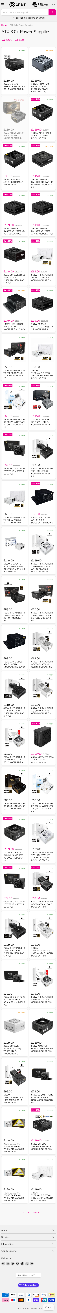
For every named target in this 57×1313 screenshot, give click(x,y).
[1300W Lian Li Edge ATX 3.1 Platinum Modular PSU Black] (14, 303)
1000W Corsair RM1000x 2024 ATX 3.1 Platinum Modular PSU (42, 183)
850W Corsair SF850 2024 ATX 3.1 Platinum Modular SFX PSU (14, 279)
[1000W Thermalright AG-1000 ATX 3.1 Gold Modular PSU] (14, 1074)
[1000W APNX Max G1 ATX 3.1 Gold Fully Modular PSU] (42, 112)
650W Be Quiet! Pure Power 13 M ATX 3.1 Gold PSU (14, 904)
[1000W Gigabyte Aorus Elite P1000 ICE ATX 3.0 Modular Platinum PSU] (14, 543)
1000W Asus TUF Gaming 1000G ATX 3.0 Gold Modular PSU (13, 856)
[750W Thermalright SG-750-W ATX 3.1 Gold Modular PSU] (14, 736)
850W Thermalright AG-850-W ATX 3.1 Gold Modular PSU (42, 710)
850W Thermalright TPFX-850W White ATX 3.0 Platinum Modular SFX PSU (42, 568)
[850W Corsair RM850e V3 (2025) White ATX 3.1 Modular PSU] (14, 1025)
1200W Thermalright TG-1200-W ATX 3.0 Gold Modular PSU (42, 1196)
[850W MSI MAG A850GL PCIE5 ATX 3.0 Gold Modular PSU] (14, 63)
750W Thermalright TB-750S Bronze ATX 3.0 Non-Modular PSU (14, 616)
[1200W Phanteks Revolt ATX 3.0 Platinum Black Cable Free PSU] (42, 63)
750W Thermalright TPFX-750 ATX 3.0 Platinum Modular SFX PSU (14, 952)
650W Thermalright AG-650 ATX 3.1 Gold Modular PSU (42, 904)
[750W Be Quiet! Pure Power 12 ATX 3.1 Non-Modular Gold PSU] (14, 976)
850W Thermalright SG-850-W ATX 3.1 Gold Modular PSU (42, 999)
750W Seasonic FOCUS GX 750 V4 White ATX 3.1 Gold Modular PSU (13, 1196)
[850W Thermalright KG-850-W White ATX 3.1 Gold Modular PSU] (14, 399)
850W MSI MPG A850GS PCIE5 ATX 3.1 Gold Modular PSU (42, 1146)
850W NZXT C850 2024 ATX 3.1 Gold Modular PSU (42, 760)
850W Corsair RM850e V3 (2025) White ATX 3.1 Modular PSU (12, 1050)
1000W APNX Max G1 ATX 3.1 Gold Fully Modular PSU (42, 135)
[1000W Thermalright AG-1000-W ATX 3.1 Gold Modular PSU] (42, 927)
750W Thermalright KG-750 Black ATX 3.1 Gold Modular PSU (14, 806)
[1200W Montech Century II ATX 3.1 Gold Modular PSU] (42, 399)
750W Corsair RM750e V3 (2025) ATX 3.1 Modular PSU (42, 326)
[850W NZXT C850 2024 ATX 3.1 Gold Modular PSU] (42, 736)
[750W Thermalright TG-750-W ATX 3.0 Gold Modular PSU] (14, 497)
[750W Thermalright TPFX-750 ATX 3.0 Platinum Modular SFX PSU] (14, 927)
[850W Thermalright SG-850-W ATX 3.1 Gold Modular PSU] (42, 976)
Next (34, 1212)
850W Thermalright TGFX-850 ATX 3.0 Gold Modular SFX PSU (42, 472)
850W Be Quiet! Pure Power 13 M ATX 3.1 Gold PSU (14, 471)
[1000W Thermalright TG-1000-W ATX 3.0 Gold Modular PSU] (42, 350)
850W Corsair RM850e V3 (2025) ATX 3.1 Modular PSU (14, 231)
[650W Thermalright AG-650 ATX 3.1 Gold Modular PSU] (42, 881)
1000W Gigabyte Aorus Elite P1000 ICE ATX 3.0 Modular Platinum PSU (14, 568)
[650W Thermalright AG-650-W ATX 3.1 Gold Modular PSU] (42, 641)
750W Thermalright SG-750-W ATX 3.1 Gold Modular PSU (14, 759)
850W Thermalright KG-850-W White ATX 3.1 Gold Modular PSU (14, 423)
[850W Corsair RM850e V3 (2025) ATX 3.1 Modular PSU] (14, 208)
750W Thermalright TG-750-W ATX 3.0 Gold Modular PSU (14, 520)
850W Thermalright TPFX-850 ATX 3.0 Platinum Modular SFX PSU (14, 712)
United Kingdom (27, 1275)
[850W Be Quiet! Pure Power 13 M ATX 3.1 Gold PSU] (14, 448)
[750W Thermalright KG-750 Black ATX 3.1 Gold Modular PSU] (14, 783)
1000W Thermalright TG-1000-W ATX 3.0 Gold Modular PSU (42, 374)
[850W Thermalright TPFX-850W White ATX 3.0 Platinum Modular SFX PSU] (42, 543)
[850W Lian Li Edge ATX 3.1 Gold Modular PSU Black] (42, 497)
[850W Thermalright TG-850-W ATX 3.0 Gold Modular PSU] (42, 254)
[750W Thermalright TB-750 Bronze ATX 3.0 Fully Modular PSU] (14, 350)
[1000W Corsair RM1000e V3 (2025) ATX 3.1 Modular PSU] (42, 208)
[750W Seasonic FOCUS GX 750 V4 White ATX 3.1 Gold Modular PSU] (14, 1172)
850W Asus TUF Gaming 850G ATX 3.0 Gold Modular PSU (42, 1048)
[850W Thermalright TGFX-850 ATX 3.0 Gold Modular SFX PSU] (42, 448)
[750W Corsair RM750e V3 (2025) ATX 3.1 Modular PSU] (42, 303)
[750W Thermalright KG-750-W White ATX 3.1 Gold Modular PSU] (42, 783)
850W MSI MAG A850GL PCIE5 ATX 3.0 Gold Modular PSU (14, 86)
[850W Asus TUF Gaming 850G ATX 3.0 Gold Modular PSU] (42, 1025)
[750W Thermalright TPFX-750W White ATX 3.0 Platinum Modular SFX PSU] (42, 832)
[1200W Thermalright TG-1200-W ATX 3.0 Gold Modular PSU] (42, 1172)
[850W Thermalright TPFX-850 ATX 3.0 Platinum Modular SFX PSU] (14, 687)
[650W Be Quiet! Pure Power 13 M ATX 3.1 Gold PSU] (14, 881)
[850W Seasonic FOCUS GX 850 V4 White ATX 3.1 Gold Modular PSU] (14, 1123)
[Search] (52, 12)
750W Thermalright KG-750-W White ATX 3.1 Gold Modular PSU (42, 807)
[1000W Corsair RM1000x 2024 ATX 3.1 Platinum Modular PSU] (42, 159)
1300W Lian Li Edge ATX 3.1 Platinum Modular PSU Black (14, 326)
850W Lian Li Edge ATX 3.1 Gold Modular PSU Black (42, 520)
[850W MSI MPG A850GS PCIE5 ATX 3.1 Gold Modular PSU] (42, 1123)
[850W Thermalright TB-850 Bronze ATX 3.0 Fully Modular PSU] (42, 592)
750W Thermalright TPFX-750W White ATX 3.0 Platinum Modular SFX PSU (42, 856)
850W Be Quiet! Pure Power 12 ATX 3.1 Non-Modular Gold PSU (42, 1099)
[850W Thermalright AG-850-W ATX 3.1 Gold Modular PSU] (42, 687)
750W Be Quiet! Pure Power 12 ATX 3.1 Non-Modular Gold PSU (14, 1001)
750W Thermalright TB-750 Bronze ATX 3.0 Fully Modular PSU (14, 374)
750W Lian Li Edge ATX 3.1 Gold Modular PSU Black (14, 664)
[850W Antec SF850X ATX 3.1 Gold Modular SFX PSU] (14, 112)
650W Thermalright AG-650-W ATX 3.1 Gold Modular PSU (42, 664)
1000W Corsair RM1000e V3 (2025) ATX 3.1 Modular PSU (42, 231)
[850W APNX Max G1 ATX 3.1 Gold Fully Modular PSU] (14, 159)
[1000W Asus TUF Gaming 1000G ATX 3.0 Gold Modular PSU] (14, 832)
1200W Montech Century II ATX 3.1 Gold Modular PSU (41, 422)
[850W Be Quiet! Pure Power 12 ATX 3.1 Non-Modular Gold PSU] (42, 1074)
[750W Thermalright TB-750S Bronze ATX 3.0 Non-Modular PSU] (14, 592)
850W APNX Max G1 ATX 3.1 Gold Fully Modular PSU (13, 182)
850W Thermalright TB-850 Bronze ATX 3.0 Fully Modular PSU (42, 616)
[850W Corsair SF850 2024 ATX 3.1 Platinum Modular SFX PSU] (14, 254)
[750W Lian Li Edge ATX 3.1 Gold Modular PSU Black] (14, 641)
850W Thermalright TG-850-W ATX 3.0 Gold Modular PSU (42, 277)
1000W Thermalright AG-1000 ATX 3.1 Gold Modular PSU (13, 1099)
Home (4, 25)
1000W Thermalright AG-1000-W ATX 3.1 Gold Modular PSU (42, 952)
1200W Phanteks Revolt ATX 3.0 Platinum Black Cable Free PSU (40, 88)
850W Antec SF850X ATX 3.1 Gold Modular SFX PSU (13, 135)
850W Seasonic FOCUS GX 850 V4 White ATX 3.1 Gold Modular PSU (13, 1147)
